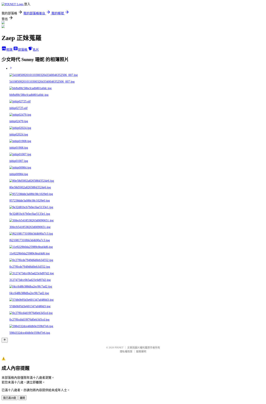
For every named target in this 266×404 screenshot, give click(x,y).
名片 (36, 49)
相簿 (9, 49)
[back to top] (5, 340)
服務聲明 (141, 351)
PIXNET (119, 347)
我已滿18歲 (9, 397)
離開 (22, 397)
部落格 (23, 49)
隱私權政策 (126, 351)
